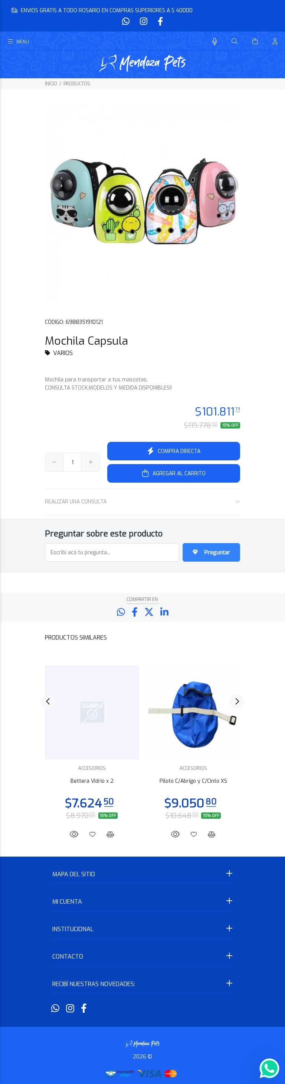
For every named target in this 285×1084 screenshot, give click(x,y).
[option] (91, 746)
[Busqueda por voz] (214, 41)
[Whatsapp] (126, 21)
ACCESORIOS (92, 768)
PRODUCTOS (76, 84)
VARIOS (63, 353)
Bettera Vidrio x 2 (92, 781)
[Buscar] (234, 41)
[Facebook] (159, 21)
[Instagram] (143, 21)
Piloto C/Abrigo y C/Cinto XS (193, 781)
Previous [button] (48, 701)
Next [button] (237, 701)
